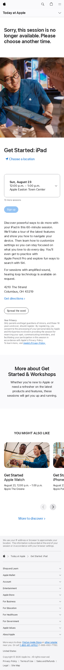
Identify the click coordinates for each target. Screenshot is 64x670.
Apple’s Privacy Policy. (34, 343)
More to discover (30, 518)
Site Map (15, 665)
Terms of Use (26, 661)
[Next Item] (53, 507)
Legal (5, 665)
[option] (31, 185)
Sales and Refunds (45, 661)
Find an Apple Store (32, 642)
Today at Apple (14, 13)
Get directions (13, 298)
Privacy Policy (10, 661)
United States (9, 651)
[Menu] (59, 4)
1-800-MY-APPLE (29, 645)
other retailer (51, 642)
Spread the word (16, 310)
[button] (42, 4)
